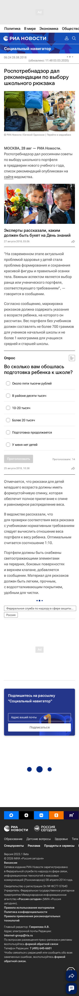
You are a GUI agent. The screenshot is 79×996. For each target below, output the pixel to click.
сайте (8, 177)
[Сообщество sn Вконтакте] (41, 815)
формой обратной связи (41, 944)
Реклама (34, 846)
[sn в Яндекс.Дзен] (26, 815)
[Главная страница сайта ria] (24, 38)
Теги (75, 839)
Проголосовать (18, 459)
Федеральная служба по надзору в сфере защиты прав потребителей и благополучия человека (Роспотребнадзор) (41, 608)
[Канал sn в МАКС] (11, 815)
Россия (11, 615)
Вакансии (10, 862)
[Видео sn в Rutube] (71, 815)
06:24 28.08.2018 (15, 57)
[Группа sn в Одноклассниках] (56, 815)
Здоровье (61, 839)
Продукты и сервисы (59, 846)
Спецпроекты (14, 846)
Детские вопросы (39, 839)
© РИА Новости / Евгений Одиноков (24, 134)
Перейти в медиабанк (59, 134)
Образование (13, 839)
